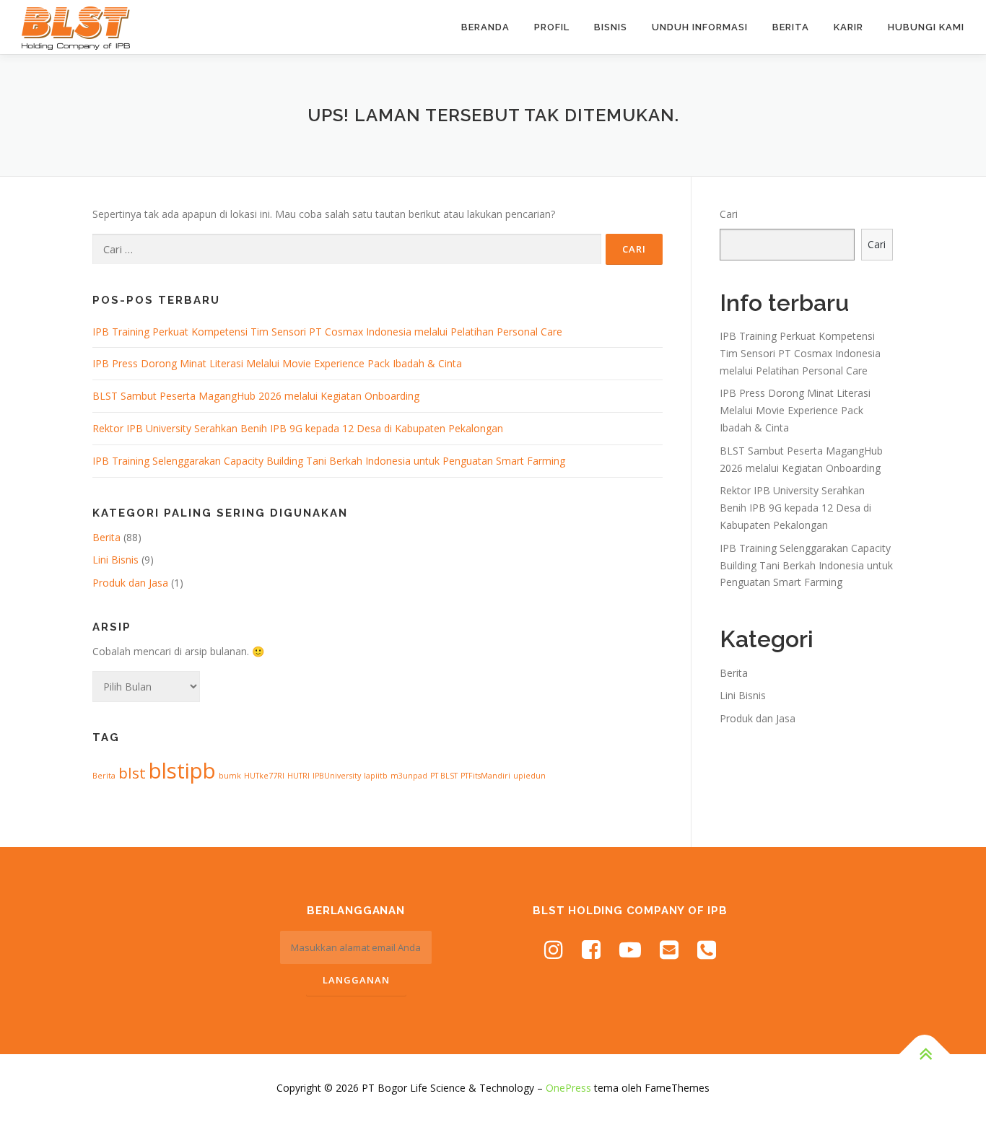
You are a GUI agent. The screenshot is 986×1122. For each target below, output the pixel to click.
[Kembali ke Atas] (925, 1054)
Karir (848, 27)
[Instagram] (553, 949)
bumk (230, 776)
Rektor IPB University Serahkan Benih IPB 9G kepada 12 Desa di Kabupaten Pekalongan (297, 428)
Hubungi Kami (926, 27)
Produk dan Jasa (130, 583)
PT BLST (444, 776)
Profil (552, 27)
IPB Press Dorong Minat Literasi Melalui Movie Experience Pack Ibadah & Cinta (277, 363)
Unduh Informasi (700, 27)
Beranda (485, 27)
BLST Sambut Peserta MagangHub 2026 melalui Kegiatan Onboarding (255, 396)
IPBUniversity (337, 776)
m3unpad (409, 776)
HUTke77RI (264, 776)
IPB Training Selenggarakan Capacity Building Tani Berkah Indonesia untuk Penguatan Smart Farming (328, 461)
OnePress (568, 1088)
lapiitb (376, 776)
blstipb (182, 770)
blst (132, 773)
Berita (790, 27)
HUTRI (298, 776)
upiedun (529, 776)
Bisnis (610, 27)
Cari (729, 214)
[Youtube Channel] (630, 949)
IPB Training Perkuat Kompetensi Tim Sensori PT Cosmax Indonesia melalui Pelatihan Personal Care (327, 331)
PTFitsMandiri (485, 776)
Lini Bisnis (115, 559)
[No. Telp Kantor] (706, 949)
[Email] (669, 949)
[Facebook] (591, 949)
